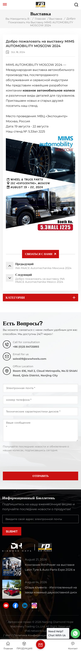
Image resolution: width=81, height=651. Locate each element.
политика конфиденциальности (36, 635)
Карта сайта (69, 635)
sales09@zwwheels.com (29, 358)
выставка (55, 18)
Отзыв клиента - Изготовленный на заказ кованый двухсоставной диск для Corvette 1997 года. (51, 590)
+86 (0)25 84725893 (26, 346)
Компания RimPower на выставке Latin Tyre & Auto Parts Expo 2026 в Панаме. (50, 567)
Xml (8, 635)
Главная (40, 18)
